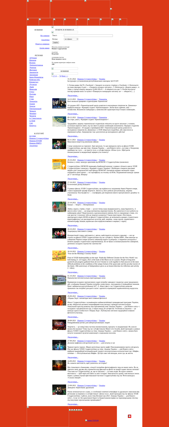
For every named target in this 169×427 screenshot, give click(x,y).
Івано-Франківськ (36, 77)
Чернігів (32, 116)
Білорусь (32, 126)
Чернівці (32, 113)
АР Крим (33, 58)
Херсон (32, 106)
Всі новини (44, 36)
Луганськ (33, 84)
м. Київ (32, 121)
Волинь (32, 63)
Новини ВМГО (35, 143)
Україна (102, 79)
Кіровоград (33, 82)
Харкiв (32, 104)
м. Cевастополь (35, 118)
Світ (31, 123)
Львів (31, 87)
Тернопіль (33, 101)
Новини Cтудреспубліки (39, 138)
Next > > (65, 76)
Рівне (31, 97)
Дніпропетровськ (36, 65)
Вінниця (32, 60)
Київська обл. (34, 80)
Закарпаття (33, 72)
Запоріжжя (33, 75)
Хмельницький (35, 109)
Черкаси (32, 111)
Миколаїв (33, 89)
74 (60, 76)
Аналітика (45, 40)
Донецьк (32, 68)
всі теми (32, 136)
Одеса (31, 92)
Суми (31, 99)
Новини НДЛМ (35, 141)
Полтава (32, 94)
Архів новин (44, 48)
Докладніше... (72, 96)
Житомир (33, 70)
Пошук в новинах (42, 44)
